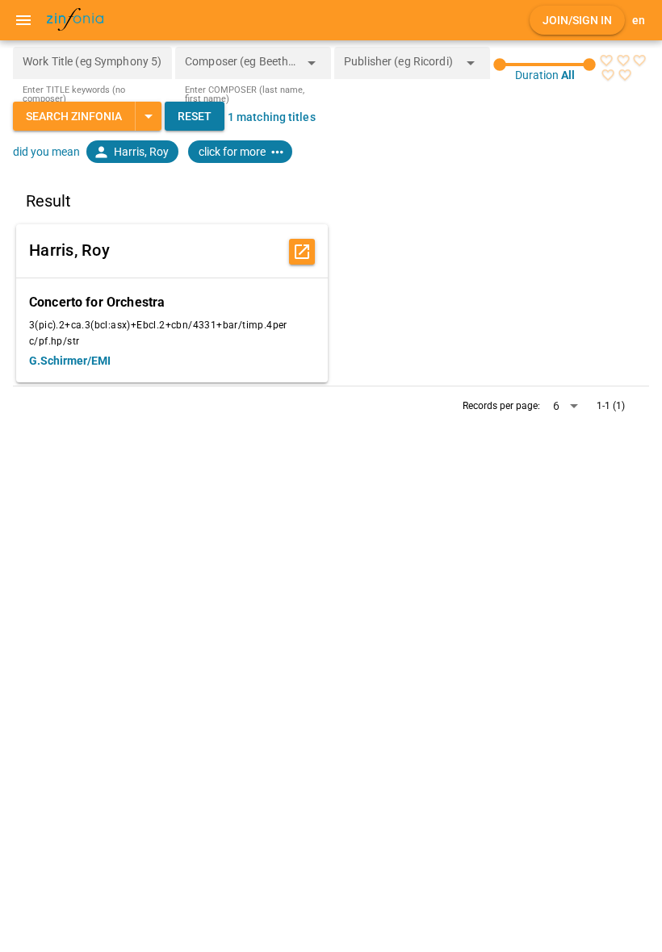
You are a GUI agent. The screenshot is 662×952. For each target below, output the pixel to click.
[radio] (606, 60)
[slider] (544, 64)
